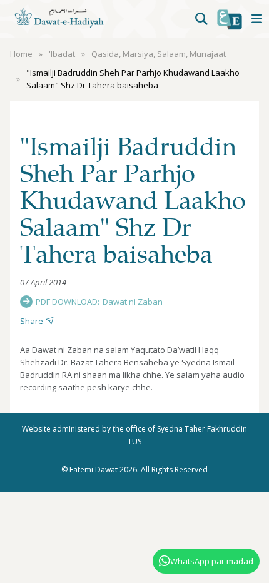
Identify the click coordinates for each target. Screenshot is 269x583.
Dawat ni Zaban (133, 301)
